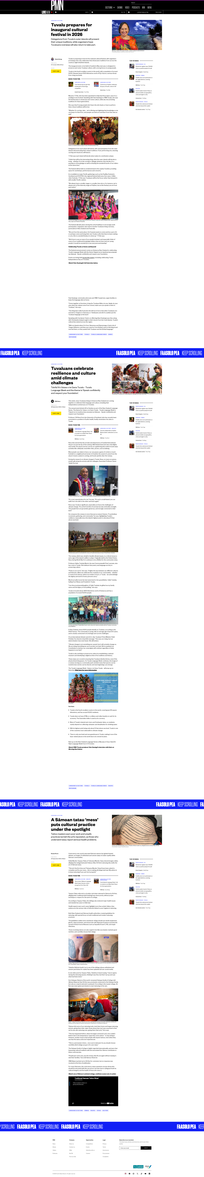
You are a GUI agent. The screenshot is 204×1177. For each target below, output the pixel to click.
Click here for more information (86, 670)
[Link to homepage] (57, 5)
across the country (89, 257)
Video (127, 7)
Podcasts (136, 7)
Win (143, 7)
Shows (120, 7)
